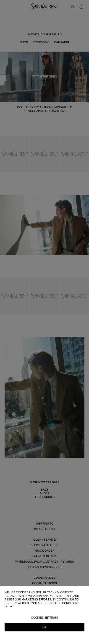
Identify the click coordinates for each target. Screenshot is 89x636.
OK (44, 627)
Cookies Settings (44, 617)
